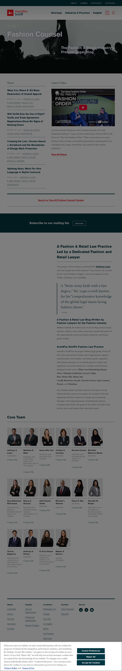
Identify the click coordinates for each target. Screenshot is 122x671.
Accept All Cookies (91, 663)
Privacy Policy (10, 668)
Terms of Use (28, 668)
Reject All (91, 657)
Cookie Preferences (91, 650)
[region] (61, 656)
